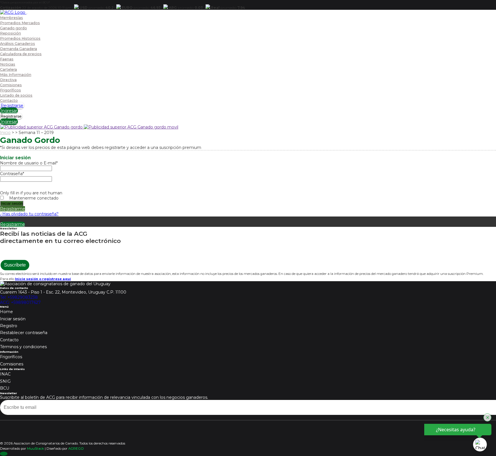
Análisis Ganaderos (17, 43)
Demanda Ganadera (18, 49)
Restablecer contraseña (23, 332)
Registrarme (12, 208)
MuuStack (35, 449)
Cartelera (8, 69)
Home (6, 311)
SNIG (5, 381)
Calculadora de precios (21, 54)
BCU (4, 388)
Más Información (15, 74)
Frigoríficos (10, 90)
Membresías (11, 18)
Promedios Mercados (20, 23)
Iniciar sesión (13, 318)
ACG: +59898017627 (20, 302)
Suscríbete (15, 265)
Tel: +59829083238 (19, 297)
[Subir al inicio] (3, 454)
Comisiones (11, 85)
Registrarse (12, 105)
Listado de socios (16, 95)
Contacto (9, 100)
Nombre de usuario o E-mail (29, 163)
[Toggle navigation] (27, 13)
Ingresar (9, 110)
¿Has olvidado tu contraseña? (29, 213)
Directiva (8, 80)
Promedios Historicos (20, 38)
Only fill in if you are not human (31, 193)
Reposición (10, 33)
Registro (8, 325)
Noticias (7, 64)
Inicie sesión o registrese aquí (43, 279)
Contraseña (12, 173)
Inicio (5, 132)
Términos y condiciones (23, 346)
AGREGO (76, 449)
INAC (5, 374)
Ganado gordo (13, 28)
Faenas (6, 59)
